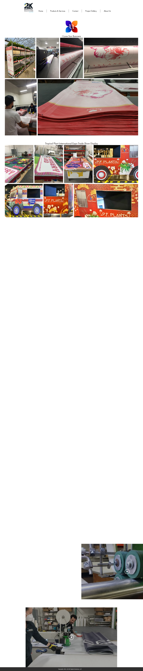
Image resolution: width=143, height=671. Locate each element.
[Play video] (127, 571)
